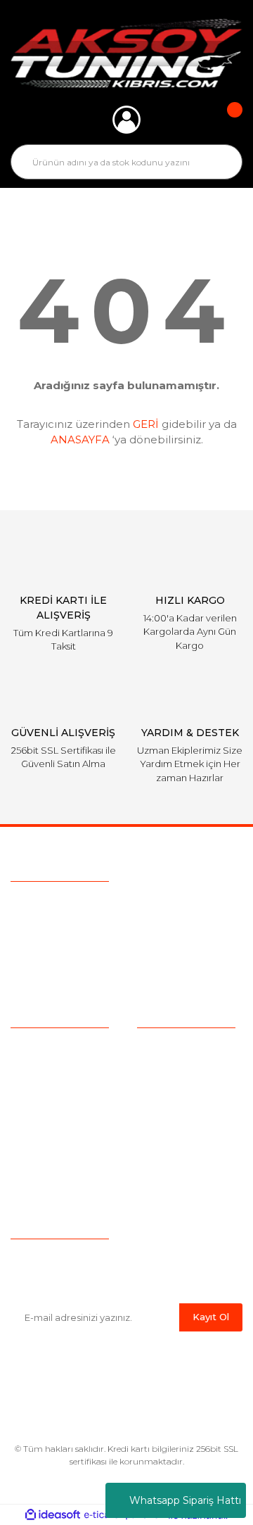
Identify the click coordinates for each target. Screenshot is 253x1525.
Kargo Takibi (41, 1113)
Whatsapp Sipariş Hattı (185, 1500)
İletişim (28, 1157)
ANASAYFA (80, 439)
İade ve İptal (166, 1113)
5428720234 (90, 905)
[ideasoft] (53, 1515)
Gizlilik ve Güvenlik (180, 1091)
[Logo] (126, 53)
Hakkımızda (39, 1048)
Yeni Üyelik (37, 1135)
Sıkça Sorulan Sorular (62, 1091)
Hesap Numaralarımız (189, 1157)
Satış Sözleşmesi (177, 1048)
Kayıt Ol (211, 1316)
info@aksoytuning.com (100, 931)
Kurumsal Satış (46, 1069)
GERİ (146, 424)
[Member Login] (126, 119)
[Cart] (224, 119)
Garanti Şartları (171, 1135)
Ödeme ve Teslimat (184, 1069)
